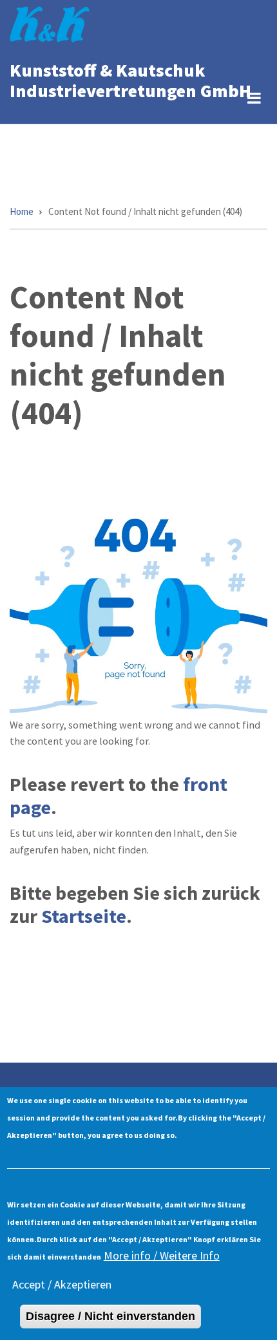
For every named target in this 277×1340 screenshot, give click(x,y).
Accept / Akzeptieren (61, 1284)
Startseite (83, 916)
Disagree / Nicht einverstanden (110, 1316)
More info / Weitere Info (162, 1255)
